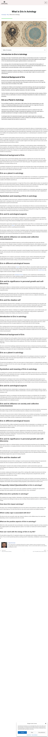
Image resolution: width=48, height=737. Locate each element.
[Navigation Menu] (45, 3)
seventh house (41, 269)
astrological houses (19, 274)
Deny (32, 732)
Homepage (3, 14)
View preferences (41, 732)
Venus (13, 225)
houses (17, 266)
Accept (22, 732)
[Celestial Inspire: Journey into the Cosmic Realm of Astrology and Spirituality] (4, 2)
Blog (8, 14)
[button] (45, 723)
